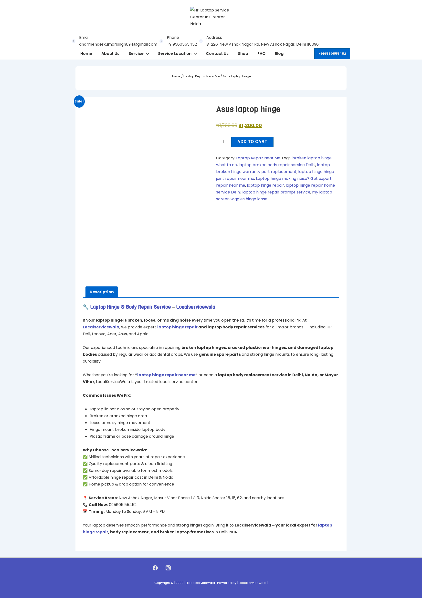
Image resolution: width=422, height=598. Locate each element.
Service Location (174, 53)
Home (86, 53)
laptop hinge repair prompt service (276, 192)
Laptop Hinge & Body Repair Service (130, 307)
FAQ (261, 53)
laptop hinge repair (265, 185)
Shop (243, 53)
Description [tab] (102, 292)
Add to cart (252, 142)
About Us (110, 53)
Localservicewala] (253, 582)
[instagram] (168, 568)
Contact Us (217, 53)
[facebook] (155, 568)
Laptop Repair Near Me (201, 76)
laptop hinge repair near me (166, 375)
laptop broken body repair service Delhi (277, 165)
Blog (279, 53)
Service (136, 53)
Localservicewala (195, 307)
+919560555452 (332, 53)
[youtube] (178, 568)
